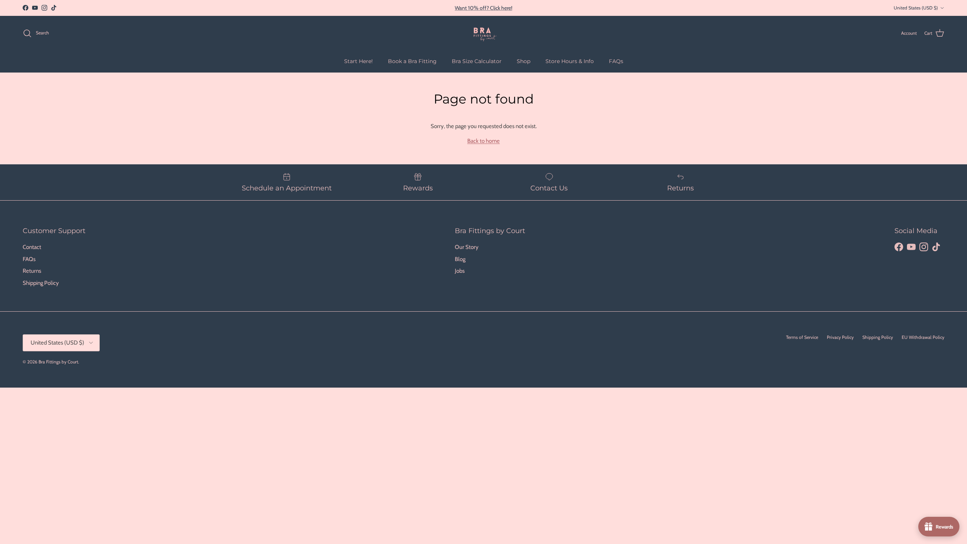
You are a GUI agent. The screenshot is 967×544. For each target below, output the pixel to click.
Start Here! (358, 61)
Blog (460, 259)
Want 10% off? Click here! (483, 8)
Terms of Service (802, 337)
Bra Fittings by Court (58, 362)
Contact (32, 247)
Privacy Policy (840, 337)
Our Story (467, 247)
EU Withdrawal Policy (923, 337)
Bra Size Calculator (477, 61)
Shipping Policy (41, 283)
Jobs (460, 270)
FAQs (616, 61)
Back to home (483, 141)
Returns (32, 270)
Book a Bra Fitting (412, 61)
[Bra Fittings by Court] (484, 33)
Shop (523, 61)
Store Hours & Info (569, 61)
